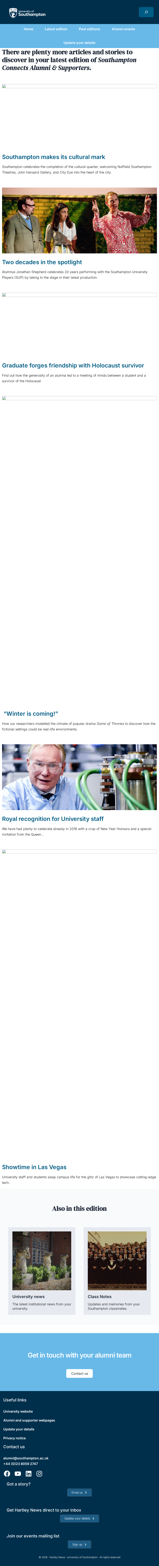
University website (18, 1411)
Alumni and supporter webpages (29, 1420)
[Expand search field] (146, 12)
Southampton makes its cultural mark (53, 156)
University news (28, 1296)
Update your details (18, 1429)
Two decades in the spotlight (42, 262)
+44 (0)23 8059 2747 (20, 1464)
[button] (79, 1492)
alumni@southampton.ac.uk (25, 1458)
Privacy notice (14, 1438)
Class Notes (100, 1296)
